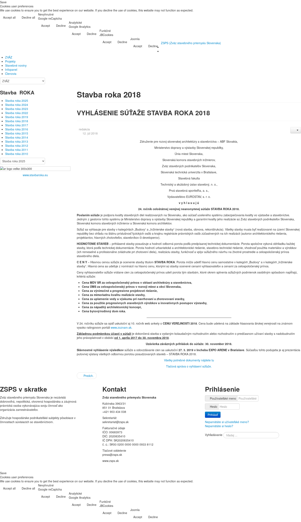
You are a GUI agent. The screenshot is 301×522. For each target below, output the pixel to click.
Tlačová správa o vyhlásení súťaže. (189, 366)
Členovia (10, 74)
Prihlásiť (213, 415)
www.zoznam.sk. (121, 327)
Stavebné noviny (16, 65)
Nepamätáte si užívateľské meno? (227, 422)
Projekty (10, 61)
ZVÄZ (8, 57)
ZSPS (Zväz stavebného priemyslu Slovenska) (191, 43)
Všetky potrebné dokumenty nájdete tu (189, 360)
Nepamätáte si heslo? (219, 426)
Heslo (213, 406)
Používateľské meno (223, 398)
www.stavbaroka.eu (35, 175)
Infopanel (11, 69)
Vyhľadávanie (213, 435)
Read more (290, 18)
